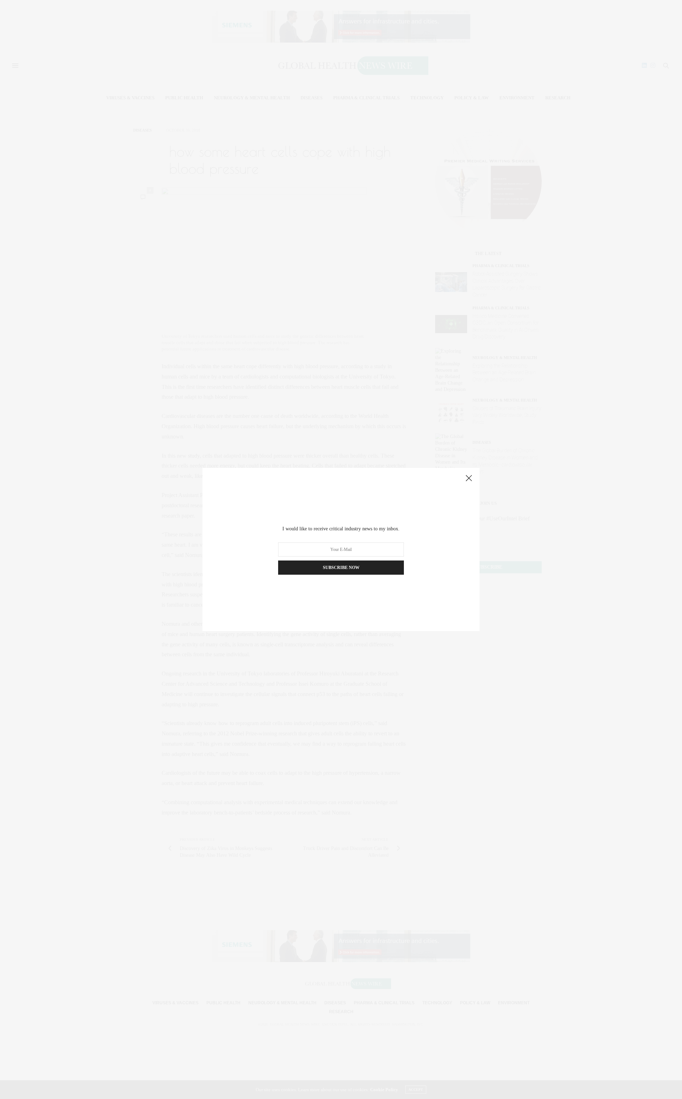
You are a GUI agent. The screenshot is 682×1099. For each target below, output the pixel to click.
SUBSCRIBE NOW (341, 567)
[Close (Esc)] (469, 478)
